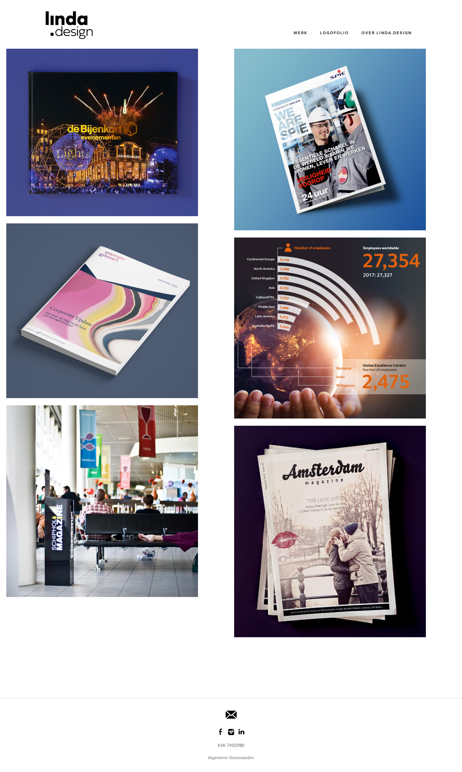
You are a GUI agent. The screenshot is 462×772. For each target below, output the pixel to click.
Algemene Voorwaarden (231, 757)
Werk (300, 33)
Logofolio (334, 33)
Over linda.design (386, 33)
